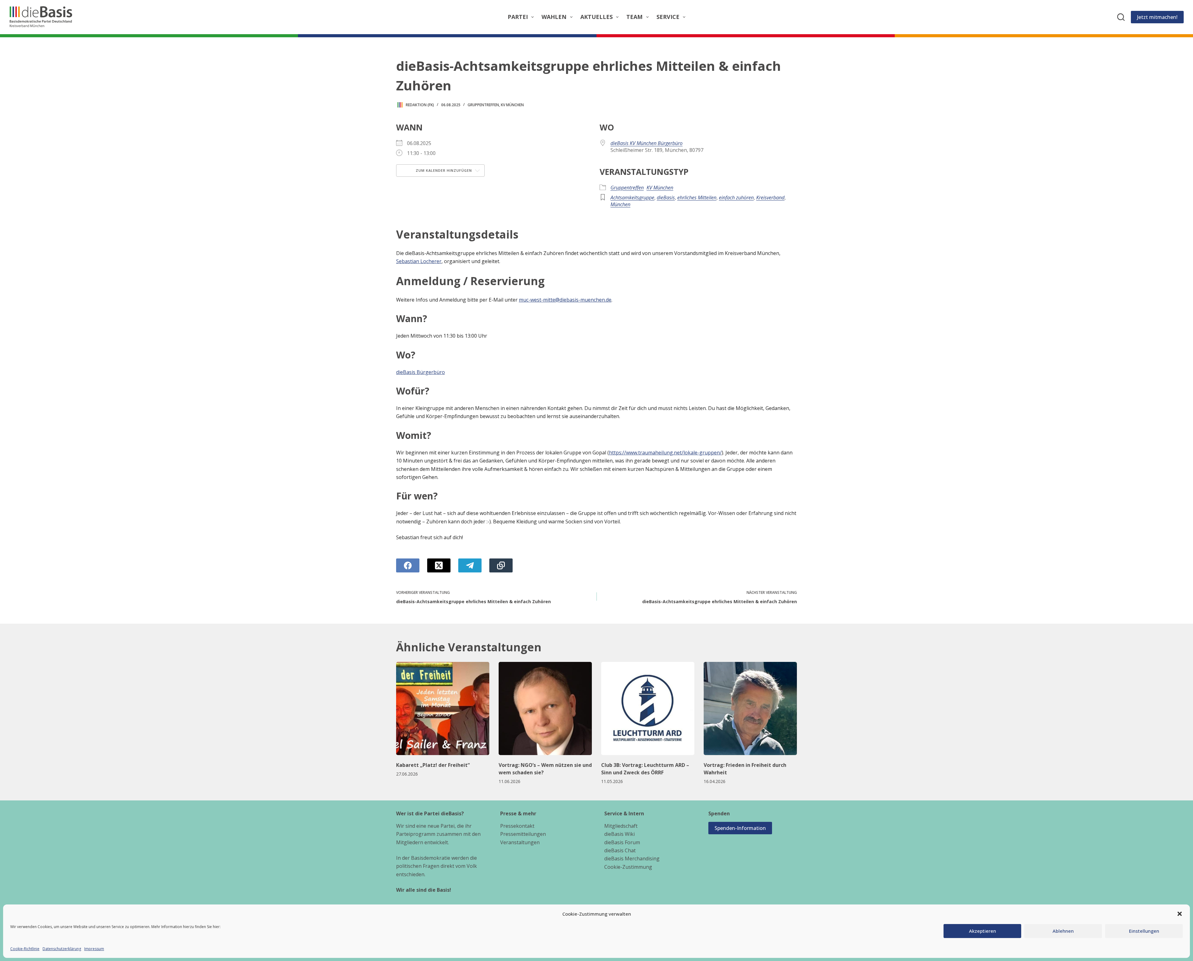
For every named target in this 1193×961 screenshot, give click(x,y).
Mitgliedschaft (621, 825)
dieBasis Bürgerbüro (420, 372)
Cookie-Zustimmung (628, 866)
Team (634, 16)
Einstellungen (1144, 931)
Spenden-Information (740, 828)
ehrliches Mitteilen (696, 197)
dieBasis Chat (620, 850)
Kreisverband (770, 197)
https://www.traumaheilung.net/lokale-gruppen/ (665, 452)
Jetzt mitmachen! (1157, 17)
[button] (1180, 914)
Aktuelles (596, 16)
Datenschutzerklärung (62, 948)
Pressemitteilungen (523, 834)
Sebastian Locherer (418, 261)
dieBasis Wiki (619, 834)
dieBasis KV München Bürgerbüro (646, 143)
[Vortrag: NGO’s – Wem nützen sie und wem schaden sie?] (545, 708)
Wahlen (554, 16)
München (620, 204)
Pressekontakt (517, 825)
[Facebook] (407, 565)
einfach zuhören (736, 197)
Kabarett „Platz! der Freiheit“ (433, 765)
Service (667, 16)
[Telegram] (470, 565)
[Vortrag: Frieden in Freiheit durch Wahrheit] (750, 708)
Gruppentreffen (483, 104)
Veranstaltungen (520, 842)
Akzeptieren (982, 931)
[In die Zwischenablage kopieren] (501, 565)
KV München (512, 104)
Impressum (94, 948)
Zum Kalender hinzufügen (443, 170)
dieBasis (666, 197)
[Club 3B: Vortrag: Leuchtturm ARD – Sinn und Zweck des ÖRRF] (647, 708)
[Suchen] (1121, 17)
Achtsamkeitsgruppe (632, 197)
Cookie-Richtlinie (24, 948)
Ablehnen (1063, 931)
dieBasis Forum (622, 842)
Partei (518, 16)
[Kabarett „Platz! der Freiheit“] (442, 708)
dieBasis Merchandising (632, 858)
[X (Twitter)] (438, 565)
